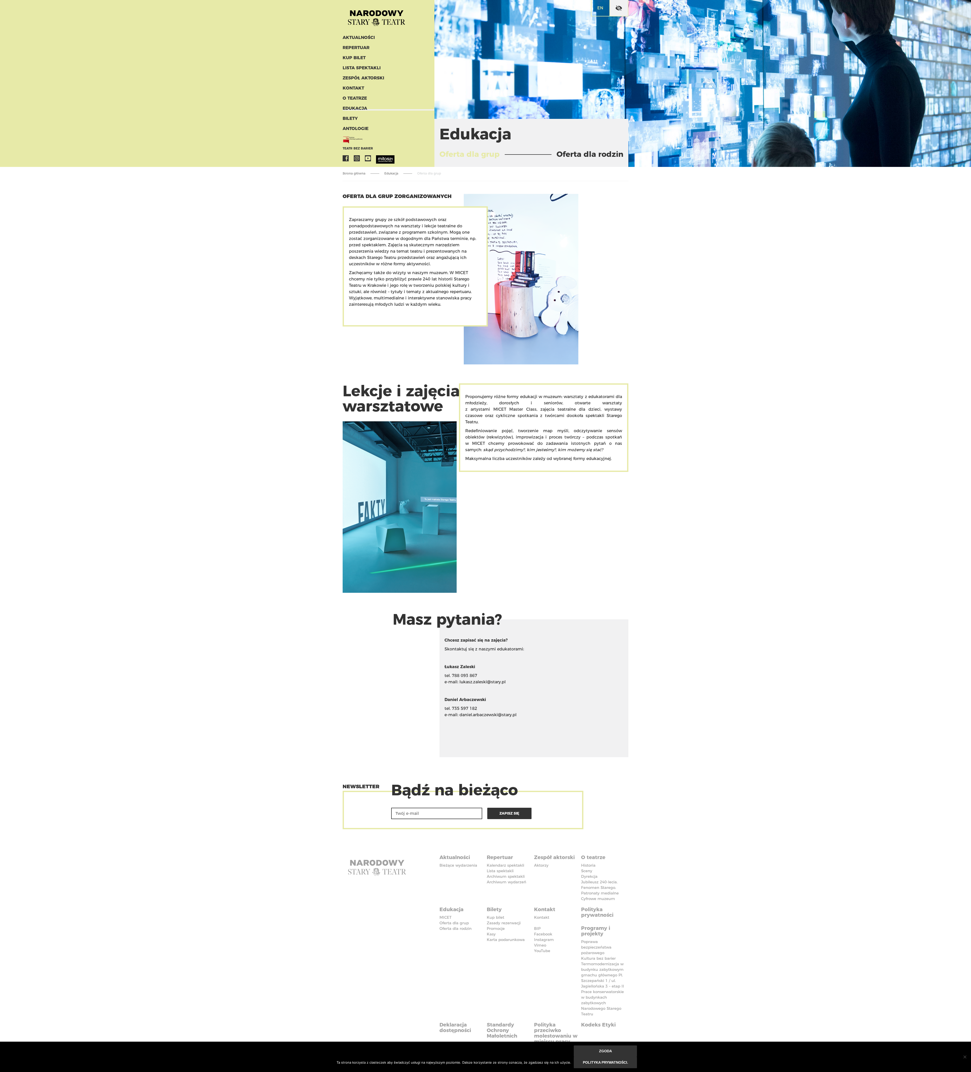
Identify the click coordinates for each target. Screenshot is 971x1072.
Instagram (357, 158)
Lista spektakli (362, 67)
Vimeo (540, 945)
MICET (445, 917)
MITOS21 (379, 158)
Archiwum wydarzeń (506, 882)
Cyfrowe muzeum (598, 898)
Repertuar (356, 47)
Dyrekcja (589, 876)
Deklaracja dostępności (455, 1027)
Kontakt (353, 88)
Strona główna (354, 173)
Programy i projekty (595, 930)
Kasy (491, 934)
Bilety (350, 118)
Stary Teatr (376, 16)
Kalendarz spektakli (505, 865)
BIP (537, 928)
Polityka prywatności (597, 912)
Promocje (496, 928)
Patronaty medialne (600, 893)
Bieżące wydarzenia (458, 865)
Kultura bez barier (598, 958)
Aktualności (359, 37)
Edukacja (355, 108)
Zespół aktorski (363, 77)
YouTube (368, 158)
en (600, 8)
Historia (588, 865)
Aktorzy (541, 865)
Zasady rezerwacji (504, 923)
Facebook (346, 158)
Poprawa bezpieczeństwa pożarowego (596, 947)
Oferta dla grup (454, 923)
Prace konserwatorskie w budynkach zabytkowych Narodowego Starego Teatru (602, 1002)
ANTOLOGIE (355, 128)
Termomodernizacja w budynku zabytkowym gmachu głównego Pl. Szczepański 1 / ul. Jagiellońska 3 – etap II (602, 975)
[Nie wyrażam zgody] (964, 1056)
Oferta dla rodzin (455, 928)
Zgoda (605, 1051)
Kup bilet (354, 57)
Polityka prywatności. (605, 1062)
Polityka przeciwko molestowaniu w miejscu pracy (556, 1033)
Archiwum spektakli (506, 876)
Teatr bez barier (358, 148)
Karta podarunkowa (506, 939)
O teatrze (355, 98)
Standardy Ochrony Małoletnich (502, 1030)
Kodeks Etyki (598, 1024)
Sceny (586, 870)
